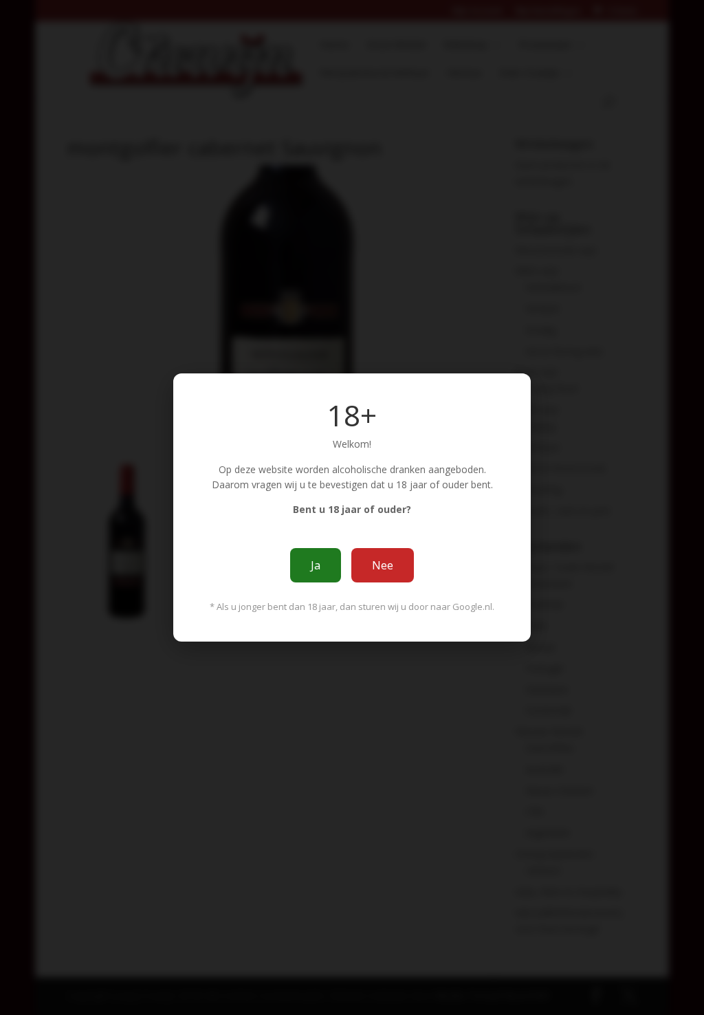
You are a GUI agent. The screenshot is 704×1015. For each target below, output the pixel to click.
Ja (315, 565)
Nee (382, 565)
